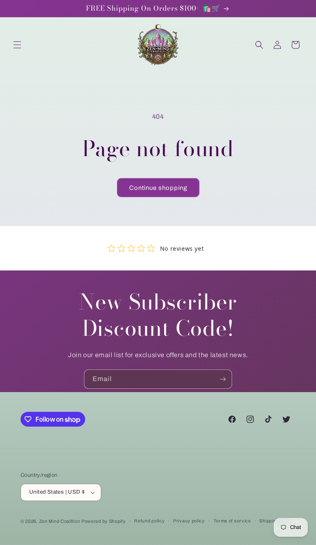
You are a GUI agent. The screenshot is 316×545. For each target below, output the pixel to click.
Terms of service (232, 520)
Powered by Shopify (103, 521)
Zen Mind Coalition (59, 521)
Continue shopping (158, 188)
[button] (17, 45)
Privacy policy (189, 520)
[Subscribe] (223, 379)
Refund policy (149, 520)
